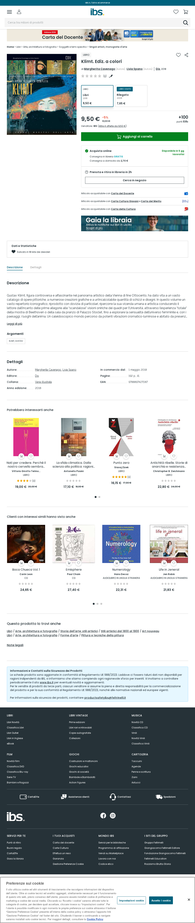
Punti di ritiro (14, 842)
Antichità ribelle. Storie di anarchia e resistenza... (168, 465)
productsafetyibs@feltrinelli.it (105, 698)
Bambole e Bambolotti (82, 777)
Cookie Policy (95, 919)
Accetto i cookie (161, 900)
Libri (9, 631)
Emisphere (74, 570)
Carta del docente (63, 842)
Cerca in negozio (134, 180)
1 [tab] (95, 497)
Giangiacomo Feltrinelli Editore (162, 848)
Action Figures (77, 782)
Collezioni (74, 738)
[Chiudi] (189, 899)
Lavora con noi (107, 858)
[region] (97, 900)
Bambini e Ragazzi (18, 782)
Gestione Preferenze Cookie (68, 864)
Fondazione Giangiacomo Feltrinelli (165, 853)
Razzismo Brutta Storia (157, 864)
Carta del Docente (122, 193)
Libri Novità (13, 722)
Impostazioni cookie (131, 900)
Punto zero (121, 463)
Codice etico (105, 864)
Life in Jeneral (169, 570)
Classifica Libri (15, 727)
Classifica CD (140, 727)
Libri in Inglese (15, 738)
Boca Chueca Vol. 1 (26, 570)
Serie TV (11, 777)
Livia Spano (135, 69)
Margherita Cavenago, (48, 369)
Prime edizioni (77, 722)
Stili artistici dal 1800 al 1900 (120, 631)
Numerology (121, 570)
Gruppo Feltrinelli (153, 842)
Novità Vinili (138, 738)
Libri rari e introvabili (80, 727)
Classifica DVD (15, 766)
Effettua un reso (62, 853)
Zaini (134, 777)
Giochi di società (79, 771)
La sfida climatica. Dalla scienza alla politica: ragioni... (74, 465)
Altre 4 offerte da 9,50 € (112, 126)
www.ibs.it (47, 682)
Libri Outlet (12, 733)
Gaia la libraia (15, 858)
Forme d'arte (69, 635)
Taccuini (137, 761)
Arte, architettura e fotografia (36, 631)
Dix (158, 69)
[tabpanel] (26, 453)
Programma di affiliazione (113, 848)
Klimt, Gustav (16, 341)
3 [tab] (101, 604)
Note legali (15, 645)
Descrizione (15, 267)
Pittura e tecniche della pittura (102, 635)
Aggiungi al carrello (137, 137)
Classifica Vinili (140, 743)
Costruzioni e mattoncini (83, 761)
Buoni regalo (14, 848)
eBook (10, 743)
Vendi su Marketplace (110, 853)
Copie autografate (80, 733)
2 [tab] (99, 497)
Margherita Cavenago (99, 69)
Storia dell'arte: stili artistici (79, 631)
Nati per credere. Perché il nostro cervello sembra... (26, 465)
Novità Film (13, 761)
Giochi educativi (78, 766)
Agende (136, 766)
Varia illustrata (43, 381)
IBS (95, 126)
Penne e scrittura (141, 771)
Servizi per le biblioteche (112, 842)
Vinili (134, 733)
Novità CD (137, 722)
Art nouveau (150, 631)
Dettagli (35, 267)
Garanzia (58, 858)
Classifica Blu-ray (17, 771)
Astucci (136, 782)
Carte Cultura (61, 848)
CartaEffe (12, 853)
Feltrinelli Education (155, 858)
